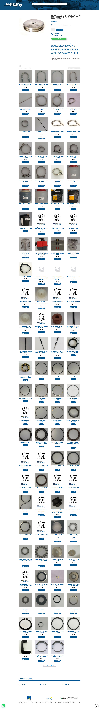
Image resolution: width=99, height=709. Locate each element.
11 (53, 665)
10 (51, 665)
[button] (3, 705)
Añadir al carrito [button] (25, 90)
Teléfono (56, 33)
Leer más (57, 208)
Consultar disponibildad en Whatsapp (59, 38)
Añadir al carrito (60, 29)
